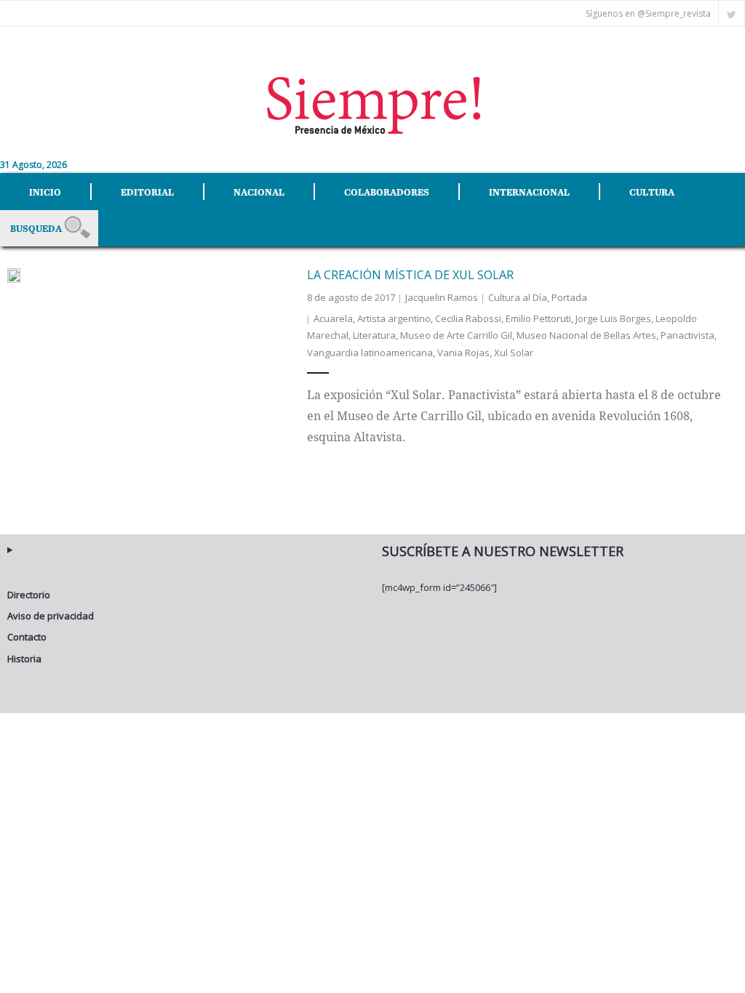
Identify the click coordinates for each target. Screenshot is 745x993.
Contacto (27, 636)
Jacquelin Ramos (441, 297)
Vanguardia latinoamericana (370, 352)
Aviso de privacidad (50, 615)
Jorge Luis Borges (613, 318)
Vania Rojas (463, 352)
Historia (24, 658)
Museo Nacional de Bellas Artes (586, 335)
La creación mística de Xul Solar (410, 275)
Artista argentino (394, 318)
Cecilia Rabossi (468, 318)
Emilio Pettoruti (538, 318)
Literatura (374, 335)
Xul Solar (513, 352)
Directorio (28, 594)
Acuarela (333, 318)
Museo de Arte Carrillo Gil (456, 335)
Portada (569, 297)
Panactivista (687, 335)
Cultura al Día (517, 297)
